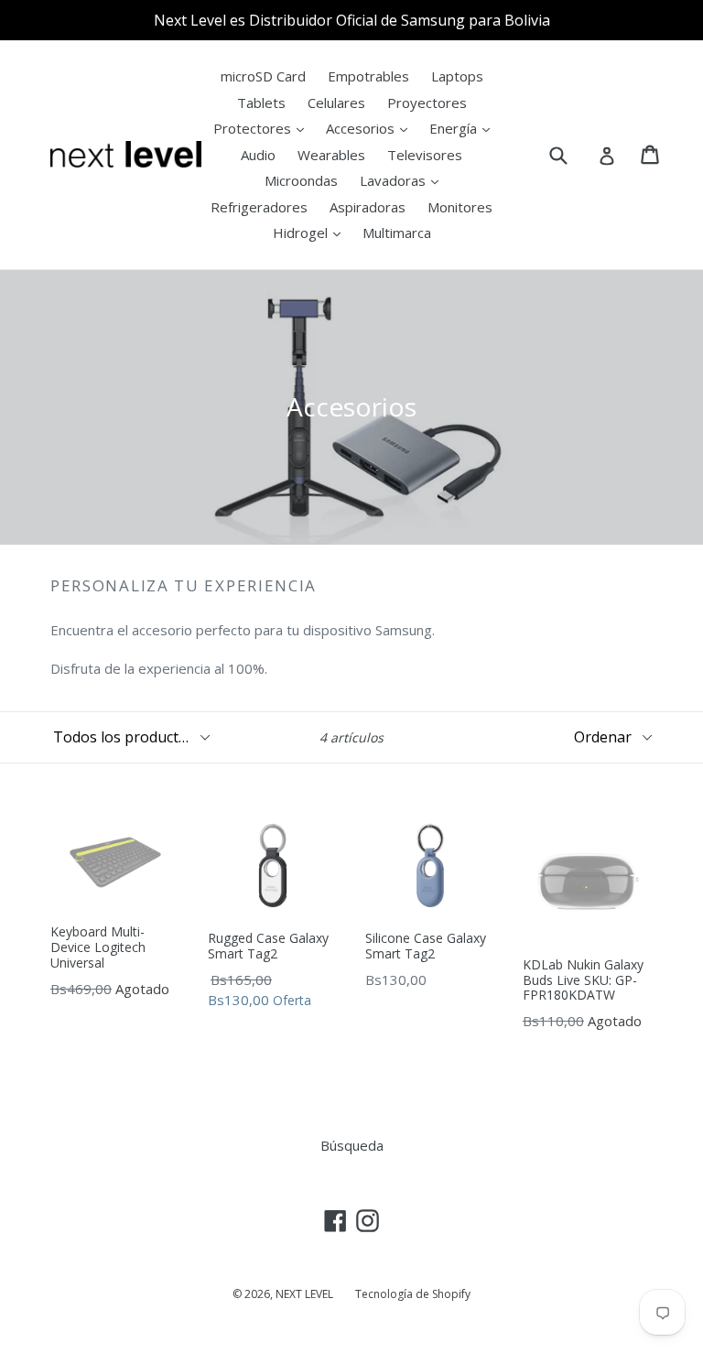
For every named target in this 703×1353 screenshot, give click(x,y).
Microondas (301, 180)
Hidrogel (302, 232)
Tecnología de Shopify (412, 1294)
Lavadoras (394, 180)
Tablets (261, 102)
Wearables (331, 155)
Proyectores (427, 102)
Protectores (254, 128)
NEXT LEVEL (304, 1294)
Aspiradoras (368, 207)
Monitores (459, 207)
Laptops (457, 76)
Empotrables (368, 76)
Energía (455, 128)
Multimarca (396, 232)
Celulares (336, 102)
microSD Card (263, 76)
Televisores (424, 155)
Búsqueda (352, 1145)
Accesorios (362, 128)
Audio (258, 155)
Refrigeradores (259, 207)
